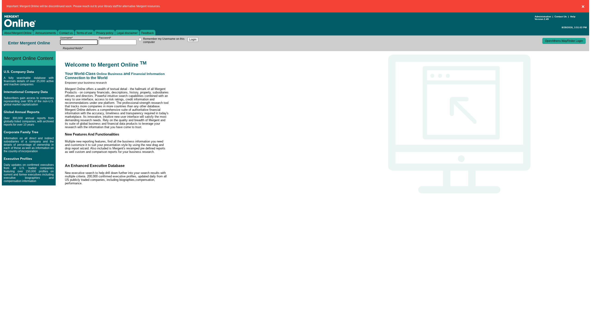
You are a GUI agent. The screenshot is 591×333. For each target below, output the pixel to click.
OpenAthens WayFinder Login (564, 41)
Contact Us (561, 16)
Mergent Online (34, 21)
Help (572, 16)
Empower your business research (86, 82)
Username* (66, 37)
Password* (105, 37)
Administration (543, 16)
